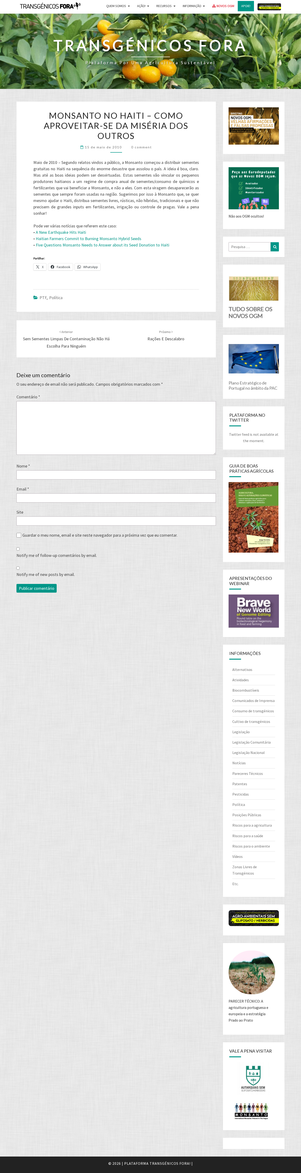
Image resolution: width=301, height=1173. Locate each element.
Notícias (239, 763)
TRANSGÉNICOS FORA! (170, 1163)
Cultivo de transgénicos (251, 721)
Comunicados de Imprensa (253, 700)
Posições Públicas (246, 814)
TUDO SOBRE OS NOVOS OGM (250, 312)
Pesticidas (240, 794)
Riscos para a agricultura (252, 825)
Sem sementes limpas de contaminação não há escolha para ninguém (66, 339)
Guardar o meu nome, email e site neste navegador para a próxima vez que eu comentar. (100, 535)
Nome (23, 466)
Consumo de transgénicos (253, 711)
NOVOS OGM (225, 6)
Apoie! (245, 6)
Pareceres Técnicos (247, 773)
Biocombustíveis (245, 690)
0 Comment (141, 147)
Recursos (164, 6)
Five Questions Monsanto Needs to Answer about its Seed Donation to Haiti (102, 245)
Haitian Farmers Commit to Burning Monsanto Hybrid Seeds (88, 238)
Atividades (240, 680)
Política (56, 297)
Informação (192, 6)
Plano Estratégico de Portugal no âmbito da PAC (253, 385)
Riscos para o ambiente (251, 846)
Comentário (28, 397)
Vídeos (237, 856)
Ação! (141, 6)
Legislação (241, 731)
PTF (43, 297)
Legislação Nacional (248, 752)
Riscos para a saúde (247, 835)
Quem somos (116, 6)
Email (22, 489)
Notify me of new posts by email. (45, 574)
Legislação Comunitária (251, 742)
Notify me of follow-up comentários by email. (56, 555)
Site (19, 512)
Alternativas (242, 669)
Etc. (235, 883)
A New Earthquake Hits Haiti (61, 232)
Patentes (239, 783)
